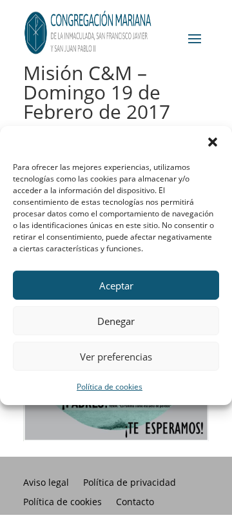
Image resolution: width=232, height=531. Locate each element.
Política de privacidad (129, 483)
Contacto (135, 502)
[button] (212, 142)
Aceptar (116, 284)
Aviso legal (46, 483)
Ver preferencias (116, 355)
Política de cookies (109, 386)
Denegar (116, 320)
